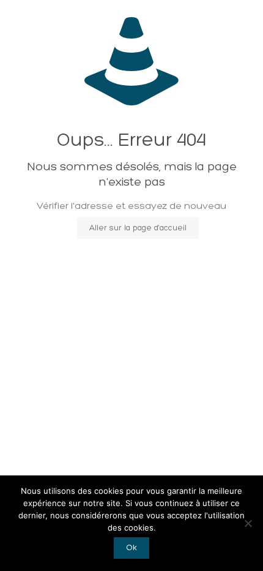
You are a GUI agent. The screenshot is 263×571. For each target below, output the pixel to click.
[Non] (248, 523)
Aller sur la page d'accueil (138, 228)
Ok (131, 548)
